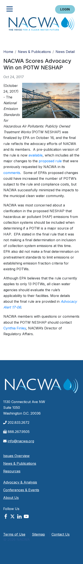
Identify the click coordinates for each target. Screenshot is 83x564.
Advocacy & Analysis (20, 482)
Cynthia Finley (14, 328)
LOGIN (65, 9)
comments (11, 173)
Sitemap (38, 534)
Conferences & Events (21, 490)
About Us (11, 497)
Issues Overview (16, 456)
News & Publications (34, 52)
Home (41, 25)
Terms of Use (14, 534)
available (36, 155)
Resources (11, 471)
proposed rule (50, 161)
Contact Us (61, 534)
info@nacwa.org (21, 441)
